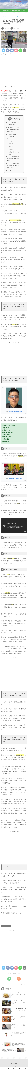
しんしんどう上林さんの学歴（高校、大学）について (13, 158)
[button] (25, 500)
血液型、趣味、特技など (14, 153)
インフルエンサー (6, 925)
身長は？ (11, 146)
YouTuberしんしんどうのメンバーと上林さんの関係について (13, 129)
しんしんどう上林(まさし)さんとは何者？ (13, 123)
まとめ (9, 170)
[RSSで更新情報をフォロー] (19, 979)
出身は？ (11, 149)
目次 (13, 119)
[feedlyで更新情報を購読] (9, 979)
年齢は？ (11, 143)
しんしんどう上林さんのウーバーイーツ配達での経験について (13, 165)
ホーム (14, 1066)
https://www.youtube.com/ (15, 411)
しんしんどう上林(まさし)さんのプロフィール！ (13, 136)
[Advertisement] (14, 69)
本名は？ (11, 141)
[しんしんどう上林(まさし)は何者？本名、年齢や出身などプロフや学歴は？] (12, 50)
